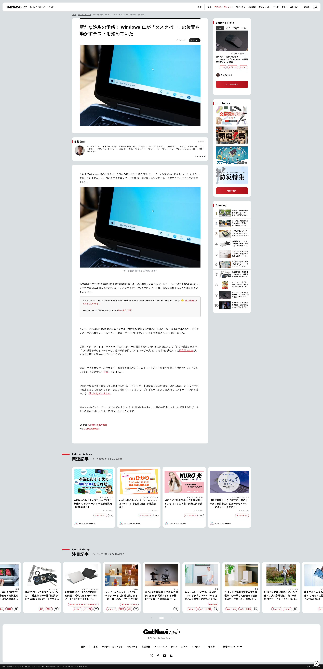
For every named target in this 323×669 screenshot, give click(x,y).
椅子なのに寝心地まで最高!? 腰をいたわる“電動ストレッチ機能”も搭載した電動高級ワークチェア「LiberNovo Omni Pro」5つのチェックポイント (121, 596)
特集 (199, 7)
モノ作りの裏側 (236, 28)
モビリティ (240, 7)
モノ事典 (244, 28)
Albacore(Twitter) (97, 425)
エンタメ (294, 7)
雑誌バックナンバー (232, 647)
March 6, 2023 (125, 310)
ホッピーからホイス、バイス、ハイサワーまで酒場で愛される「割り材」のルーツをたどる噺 (81, 595)
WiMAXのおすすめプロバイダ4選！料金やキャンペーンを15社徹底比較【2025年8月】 (93, 503)
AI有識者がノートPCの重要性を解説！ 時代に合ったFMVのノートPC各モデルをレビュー (41, 595)
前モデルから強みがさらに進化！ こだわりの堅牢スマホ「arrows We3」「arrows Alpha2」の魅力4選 (279, 596)
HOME (74, 15)
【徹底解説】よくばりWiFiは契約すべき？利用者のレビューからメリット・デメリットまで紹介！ (229, 503)
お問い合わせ (83, 666)
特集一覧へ (232, 191)
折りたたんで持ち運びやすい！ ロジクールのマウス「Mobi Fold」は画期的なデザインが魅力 (232, 59)
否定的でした (186, 350)
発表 (105, 372)
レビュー (220, 28)
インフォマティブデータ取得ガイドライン (49, 666)
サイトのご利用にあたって (11, 666)
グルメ (284, 7)
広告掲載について (70, 666)
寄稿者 (307, 7)
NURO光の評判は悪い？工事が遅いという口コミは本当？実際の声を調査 (183, 503)
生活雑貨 (252, 7)
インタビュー (228, 28)
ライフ (276, 7)
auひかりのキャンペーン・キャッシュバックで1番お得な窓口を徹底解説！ (138, 503)
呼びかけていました (99, 393)
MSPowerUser (91, 428)
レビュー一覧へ (232, 84)
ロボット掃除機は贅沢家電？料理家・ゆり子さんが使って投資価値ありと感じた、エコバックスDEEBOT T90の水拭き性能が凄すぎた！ (201, 596)
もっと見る (200, 156)
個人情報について (27, 666)
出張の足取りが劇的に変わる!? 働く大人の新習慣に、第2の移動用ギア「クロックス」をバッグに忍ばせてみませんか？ (240, 596)
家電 (209, 7)
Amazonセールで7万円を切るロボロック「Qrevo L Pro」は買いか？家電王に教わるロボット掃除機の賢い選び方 (161, 596)
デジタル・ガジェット (223, 7)
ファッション (264, 7)
